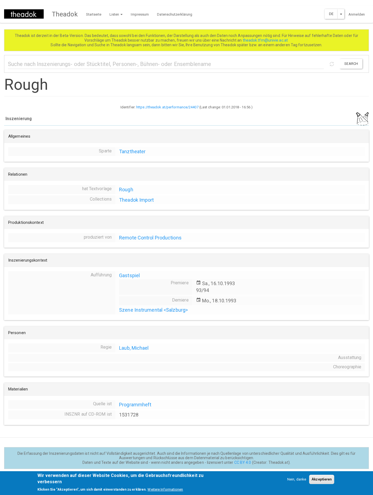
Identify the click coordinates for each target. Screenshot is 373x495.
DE (331, 14)
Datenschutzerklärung (174, 14)
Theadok (65, 14)
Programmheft (135, 404)
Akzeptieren (322, 479)
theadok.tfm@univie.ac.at (266, 40)
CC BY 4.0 (242, 462)
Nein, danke (296, 479)
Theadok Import (136, 200)
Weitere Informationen (165, 489)
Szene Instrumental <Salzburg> (153, 310)
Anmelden (356, 14)
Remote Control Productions (150, 238)
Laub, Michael (134, 348)
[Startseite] (26, 14)
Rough (126, 189)
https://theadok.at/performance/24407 (167, 107)
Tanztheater (132, 151)
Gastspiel (129, 275)
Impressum (140, 14)
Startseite (93, 14)
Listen (114, 14)
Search (351, 64)
